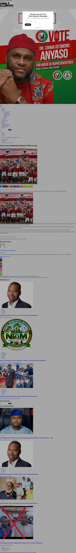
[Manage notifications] (74, 551)
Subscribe (28, 24)
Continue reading (38, 27)
